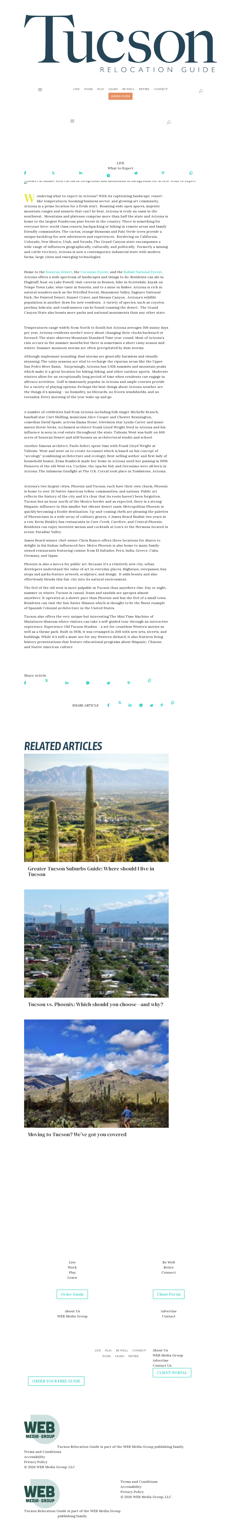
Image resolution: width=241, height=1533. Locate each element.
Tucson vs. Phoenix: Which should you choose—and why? (95, 1004)
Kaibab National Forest (143, 272)
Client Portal (168, 1294)
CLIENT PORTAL (172, 1372)
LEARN (119, 1356)
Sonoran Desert (59, 272)
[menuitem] (76, 89)
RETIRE (133, 1356)
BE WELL (122, 1350)
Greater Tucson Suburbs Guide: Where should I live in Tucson (91, 871)
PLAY (108, 1350)
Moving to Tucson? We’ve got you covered (77, 1134)
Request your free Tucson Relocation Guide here (69, 663)
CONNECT (139, 1350)
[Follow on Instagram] (124, 1245)
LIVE (98, 1350)
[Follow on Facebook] (117, 1245)
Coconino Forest (94, 272)
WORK (106, 1356)
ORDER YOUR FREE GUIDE (56, 1381)
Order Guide (72, 1294)
